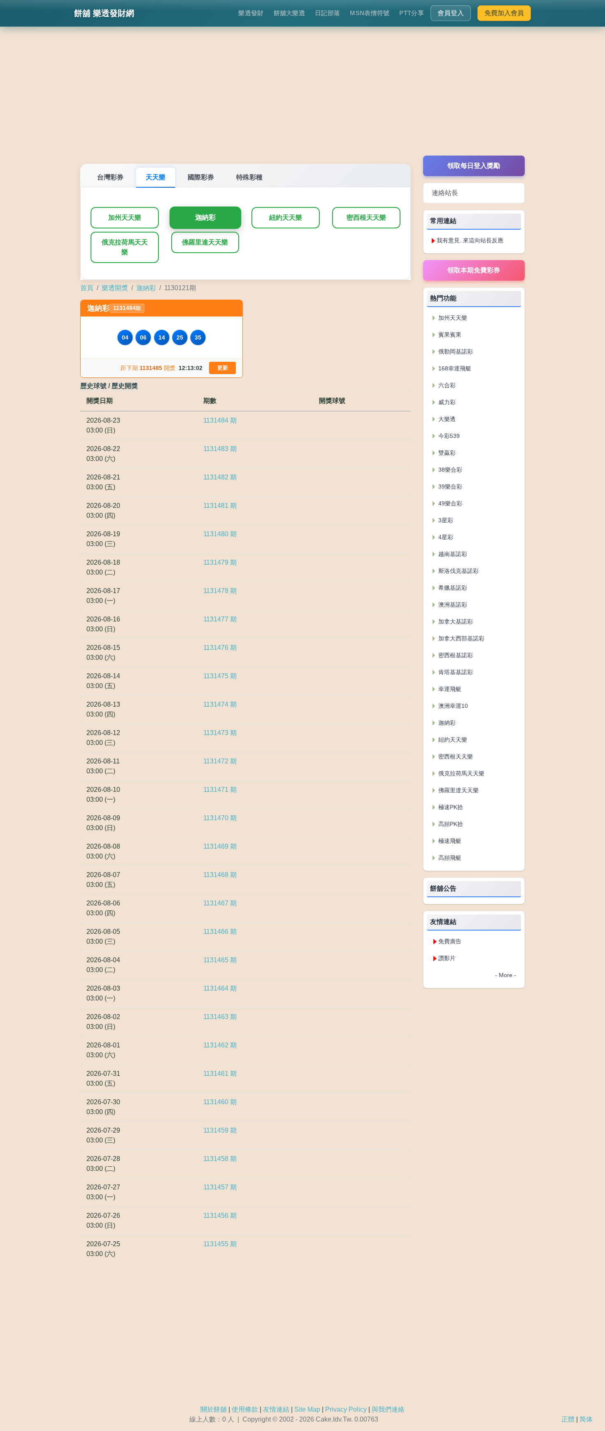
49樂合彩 (449, 503)
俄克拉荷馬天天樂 (125, 247)
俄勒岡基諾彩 (455, 351)
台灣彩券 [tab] (110, 177)
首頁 (86, 287)
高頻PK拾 (450, 824)
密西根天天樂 (366, 217)
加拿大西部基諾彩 (460, 638)
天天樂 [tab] (155, 177)
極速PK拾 (450, 807)
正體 (568, 1419)
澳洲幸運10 (452, 706)
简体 (586, 1419)
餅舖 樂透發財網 (104, 13)
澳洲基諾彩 (452, 604)
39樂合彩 (449, 486)
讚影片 (447, 958)
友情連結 (276, 1409)
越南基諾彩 (452, 554)
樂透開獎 (115, 287)
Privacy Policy (346, 1409)
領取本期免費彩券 (473, 270)
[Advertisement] (302, 98)
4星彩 (445, 537)
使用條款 (245, 1409)
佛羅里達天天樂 (205, 242)
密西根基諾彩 (455, 655)
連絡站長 (445, 192)
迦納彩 (205, 217)
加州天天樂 (124, 217)
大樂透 (446, 419)
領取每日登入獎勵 (473, 165)
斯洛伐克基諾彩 (458, 571)
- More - (505, 975)
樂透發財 (250, 12)
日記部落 (327, 12)
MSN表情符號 (369, 12)
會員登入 (450, 12)
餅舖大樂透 (289, 12)
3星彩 (445, 520)
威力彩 (446, 402)
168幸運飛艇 (454, 368)
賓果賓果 (449, 334)
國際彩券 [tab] (201, 177)
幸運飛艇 (449, 689)
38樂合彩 (449, 469)
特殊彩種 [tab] (249, 177)
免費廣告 (449, 941)
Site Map (307, 1409)
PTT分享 (411, 12)
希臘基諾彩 (452, 587)
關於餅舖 (213, 1409)
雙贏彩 (446, 452)
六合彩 (446, 385)
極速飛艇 (449, 841)
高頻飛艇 (449, 857)
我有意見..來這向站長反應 (470, 240)
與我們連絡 (388, 1409)
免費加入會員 (504, 12)
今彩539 (448, 436)
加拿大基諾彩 (455, 621)
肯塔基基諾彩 (455, 672)
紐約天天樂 (285, 217)
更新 (222, 368)
